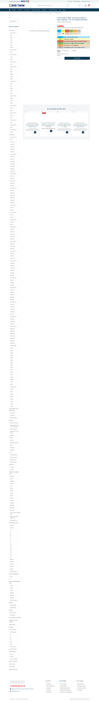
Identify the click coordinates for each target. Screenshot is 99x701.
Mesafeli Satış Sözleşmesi (65, 149)
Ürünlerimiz (19, 9)
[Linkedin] (26, 1)
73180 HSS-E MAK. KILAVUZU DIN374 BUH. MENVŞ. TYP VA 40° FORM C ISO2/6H (80, 91)
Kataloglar (44, 9)
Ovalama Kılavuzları (13, 74)
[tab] (73, 63)
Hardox (11, 64)
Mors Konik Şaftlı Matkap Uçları (12, 97)
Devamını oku (36, 84)
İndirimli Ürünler (81, 143)
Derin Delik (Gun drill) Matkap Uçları (13, 36)
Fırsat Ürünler (27, 9)
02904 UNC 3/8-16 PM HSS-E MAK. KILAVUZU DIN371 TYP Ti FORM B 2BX (48, 92)
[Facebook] (22, 1)
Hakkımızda (49, 143)
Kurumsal (14, 9)
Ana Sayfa (11, 12)
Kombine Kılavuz (13, 79)
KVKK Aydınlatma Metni (65, 147)
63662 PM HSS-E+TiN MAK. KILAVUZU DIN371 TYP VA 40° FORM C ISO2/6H (31, 91)
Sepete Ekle (77, 58)
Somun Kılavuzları (13, 81)
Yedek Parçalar (12, 117)
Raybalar (11, 100)
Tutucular (11, 115)
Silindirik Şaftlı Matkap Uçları (14, 87)
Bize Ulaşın (49, 151)
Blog (60, 9)
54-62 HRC (12, 69)
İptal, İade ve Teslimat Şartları (66, 151)
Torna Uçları (11, 32)
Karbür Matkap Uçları (13, 91)
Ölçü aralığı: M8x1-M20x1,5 (81, 94)
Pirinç (11, 71)
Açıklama (62, 63)
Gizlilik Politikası (63, 145)
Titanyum (11, 59)
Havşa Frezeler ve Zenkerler (15, 105)
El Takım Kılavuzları (13, 76)
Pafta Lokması (12, 112)
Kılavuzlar (21, 12)
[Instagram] (24, 1)
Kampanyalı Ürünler (36, 9)
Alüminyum (12, 54)
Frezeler (11, 103)
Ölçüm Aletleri (12, 123)
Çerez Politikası (63, 143)
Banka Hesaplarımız (51, 145)
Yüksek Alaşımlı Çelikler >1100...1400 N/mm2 (14, 45)
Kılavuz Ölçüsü (58, 51)
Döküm (11, 57)
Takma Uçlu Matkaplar (14, 93)
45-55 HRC (12, 67)
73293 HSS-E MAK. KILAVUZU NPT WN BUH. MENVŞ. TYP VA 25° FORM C (64, 91)
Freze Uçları (11, 30)
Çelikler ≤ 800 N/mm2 (14, 42)
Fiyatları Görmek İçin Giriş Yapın (64, 22)
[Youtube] (28, 1)
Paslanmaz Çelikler (27, 12)
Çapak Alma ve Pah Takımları (13, 109)
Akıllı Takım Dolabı (13, 120)
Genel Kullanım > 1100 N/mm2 (14, 52)
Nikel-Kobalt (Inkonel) (14, 62)
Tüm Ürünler (80, 149)
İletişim (64, 9)
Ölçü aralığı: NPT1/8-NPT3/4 (64, 94)
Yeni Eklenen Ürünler (82, 147)
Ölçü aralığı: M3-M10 (32, 94)
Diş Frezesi (11, 84)
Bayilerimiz (49, 147)
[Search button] (67, 5)
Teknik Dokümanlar (53, 9)
